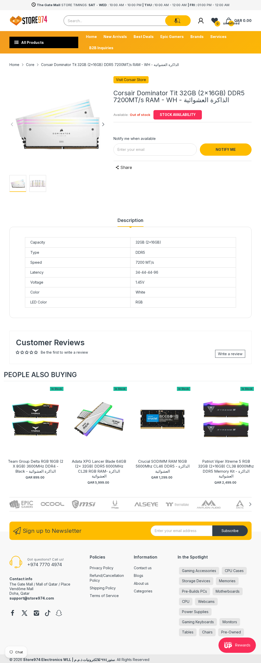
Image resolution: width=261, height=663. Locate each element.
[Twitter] (24, 613)
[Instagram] (36, 613)
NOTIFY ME (226, 149)
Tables (187, 632)
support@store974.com (31, 598)
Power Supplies (195, 611)
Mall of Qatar (47, 584)
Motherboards (228, 591)
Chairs (207, 632)
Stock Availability (177, 115)
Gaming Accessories (199, 570)
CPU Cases (234, 570)
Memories (227, 581)
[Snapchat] (59, 613)
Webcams (206, 601)
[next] (252, 432)
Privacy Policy (101, 568)
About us (141, 583)
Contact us (143, 568)
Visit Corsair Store (131, 79)
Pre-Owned (231, 632)
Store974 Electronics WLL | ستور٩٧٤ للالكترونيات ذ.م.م (69, 659)
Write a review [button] (230, 354)
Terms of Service (104, 595)
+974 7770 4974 (44, 564)
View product (35, 424)
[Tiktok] (48, 613)
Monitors (230, 622)
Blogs (138, 575)
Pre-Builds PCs (194, 591)
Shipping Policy (103, 588)
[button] (175, 20)
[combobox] (127, 20)
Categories (143, 591)
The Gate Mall (21, 584)
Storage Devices (196, 581)
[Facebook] (12, 613)
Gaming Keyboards (198, 622)
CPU (185, 601)
